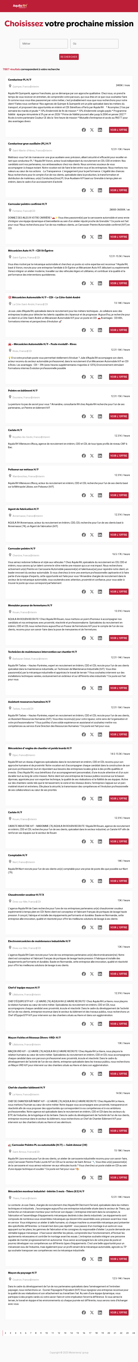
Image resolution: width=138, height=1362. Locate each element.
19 (102, 1333)
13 (65, 1333)
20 (109, 1333)
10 (46, 1333)
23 (127, 1333)
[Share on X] (92, 130)
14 (71, 1333)
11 (52, 1333)
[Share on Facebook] (84, 130)
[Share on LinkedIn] (100, 130)
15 (77, 1333)
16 (84, 1333)
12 (59, 1333)
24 (133, 1333)
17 (90, 1333)
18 (96, 1333)
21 (115, 1333)
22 (121, 1333)
